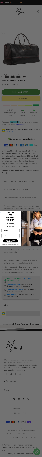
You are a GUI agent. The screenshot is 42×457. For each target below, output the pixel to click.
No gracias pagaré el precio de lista (10, 244)
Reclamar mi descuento (10, 240)
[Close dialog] (1, 212)
